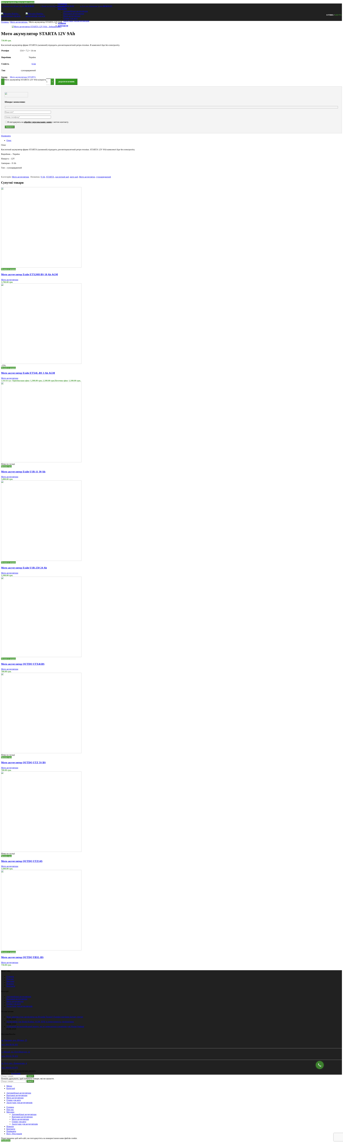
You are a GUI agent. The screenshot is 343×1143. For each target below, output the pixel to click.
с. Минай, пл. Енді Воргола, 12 (50, 6)
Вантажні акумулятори (73, 13)
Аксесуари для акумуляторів (76, 21)
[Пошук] (322, 15)
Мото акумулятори (71, 16)
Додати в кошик (66, 82)
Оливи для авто (70, 18)
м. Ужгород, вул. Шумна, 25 (11, 6)
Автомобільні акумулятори (75, 11)
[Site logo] (13, 16)
